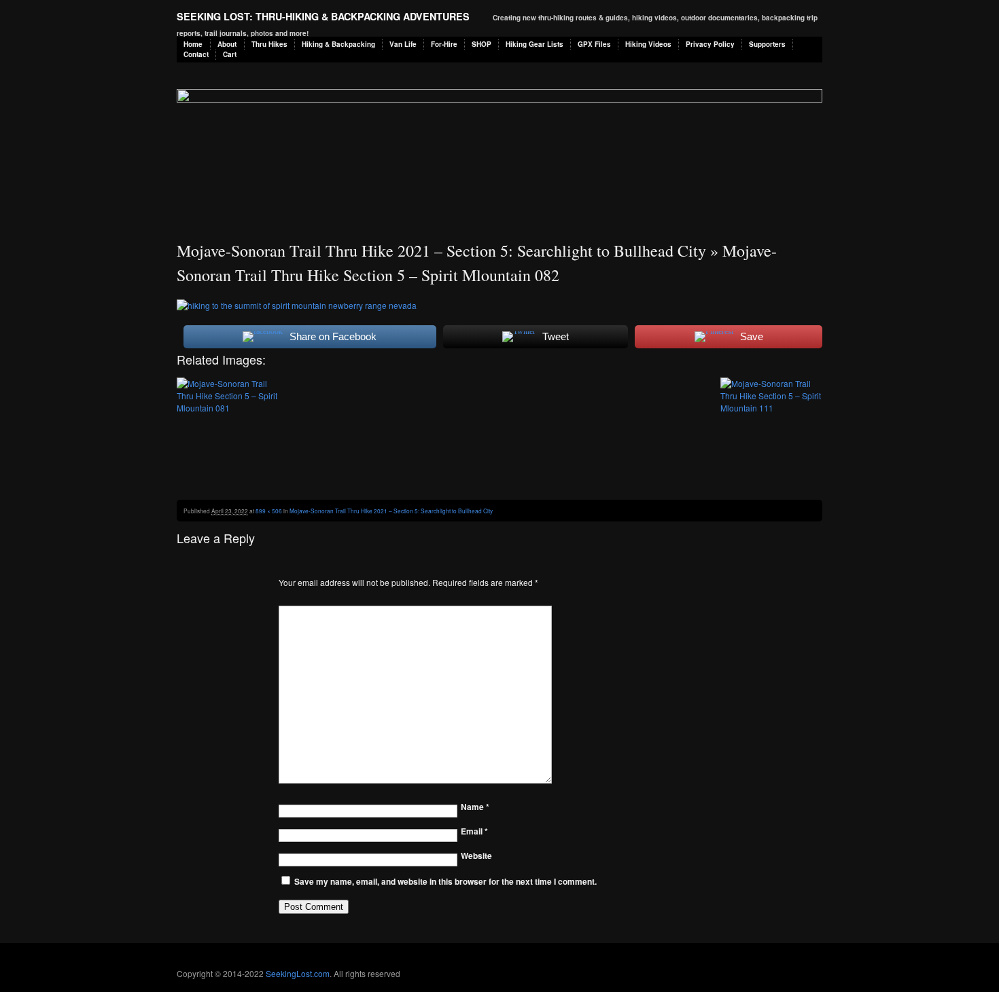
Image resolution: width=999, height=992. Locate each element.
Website (476, 855)
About (226, 44)
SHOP (481, 44)
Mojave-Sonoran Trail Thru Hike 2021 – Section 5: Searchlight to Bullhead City (441, 250)
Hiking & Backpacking (338, 44)
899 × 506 (269, 511)
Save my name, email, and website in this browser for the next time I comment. (445, 881)
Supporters (767, 44)
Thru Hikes (269, 44)
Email (474, 831)
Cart (229, 54)
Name (475, 807)
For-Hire (444, 44)
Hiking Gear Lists (534, 44)
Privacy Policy (710, 44)
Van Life (403, 44)
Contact (196, 54)
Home (193, 44)
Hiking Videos (648, 44)
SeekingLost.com (298, 973)
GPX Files (594, 44)
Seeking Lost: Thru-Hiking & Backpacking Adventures (323, 16)
